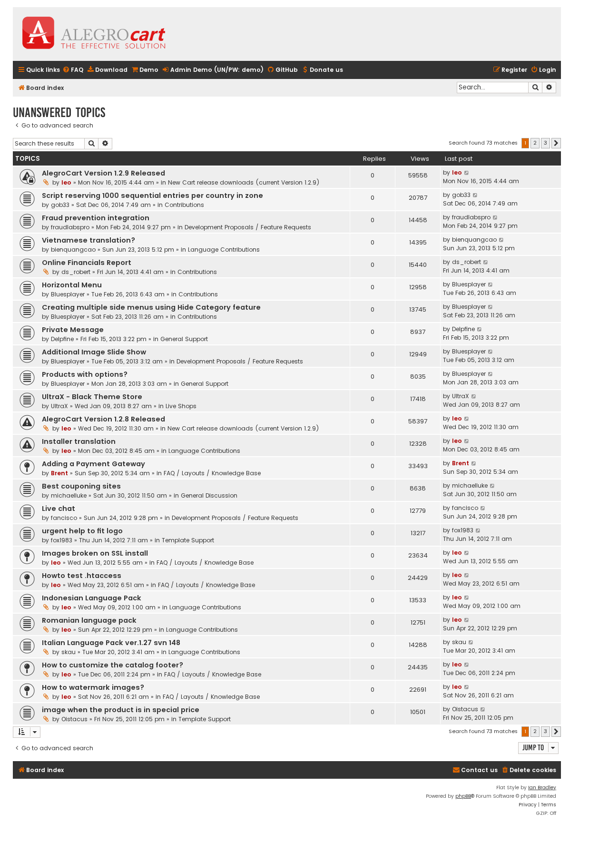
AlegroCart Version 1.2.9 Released (103, 173)
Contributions (184, 205)
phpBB (463, 796)
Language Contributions (224, 249)
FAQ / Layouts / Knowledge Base (212, 473)
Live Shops (181, 406)
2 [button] (535, 143)
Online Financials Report (86, 262)
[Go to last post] (467, 172)
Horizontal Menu (72, 285)
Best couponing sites (81, 486)
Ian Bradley (542, 787)
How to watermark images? (93, 687)
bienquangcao (73, 249)
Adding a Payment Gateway (93, 464)
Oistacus (74, 719)
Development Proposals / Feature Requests (248, 227)
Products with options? (85, 374)
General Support (184, 339)
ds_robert (75, 272)
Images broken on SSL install (95, 553)
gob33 (60, 205)
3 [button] (545, 143)
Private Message (73, 329)
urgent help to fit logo (82, 531)
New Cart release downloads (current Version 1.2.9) (244, 182)
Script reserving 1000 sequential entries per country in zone (152, 195)
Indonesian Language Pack (91, 598)
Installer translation (79, 441)
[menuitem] (72, 70)
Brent (59, 473)
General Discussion (209, 495)
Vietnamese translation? (88, 240)
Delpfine (62, 339)
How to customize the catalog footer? (112, 665)
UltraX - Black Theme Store (92, 397)
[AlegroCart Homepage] (93, 34)
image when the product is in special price (120, 710)
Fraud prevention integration (95, 218)
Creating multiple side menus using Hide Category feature (151, 307)
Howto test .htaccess (81, 575)
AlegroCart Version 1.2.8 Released (103, 419)
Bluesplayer (68, 294)
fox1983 (61, 540)
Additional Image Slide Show (94, 352)
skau (68, 652)
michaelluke (69, 495)
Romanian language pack (89, 620)
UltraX (59, 406)
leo (66, 182)
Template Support (188, 540)
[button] (556, 143)
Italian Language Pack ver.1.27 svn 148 (111, 642)
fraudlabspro (70, 227)
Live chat (58, 508)
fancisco (64, 518)
